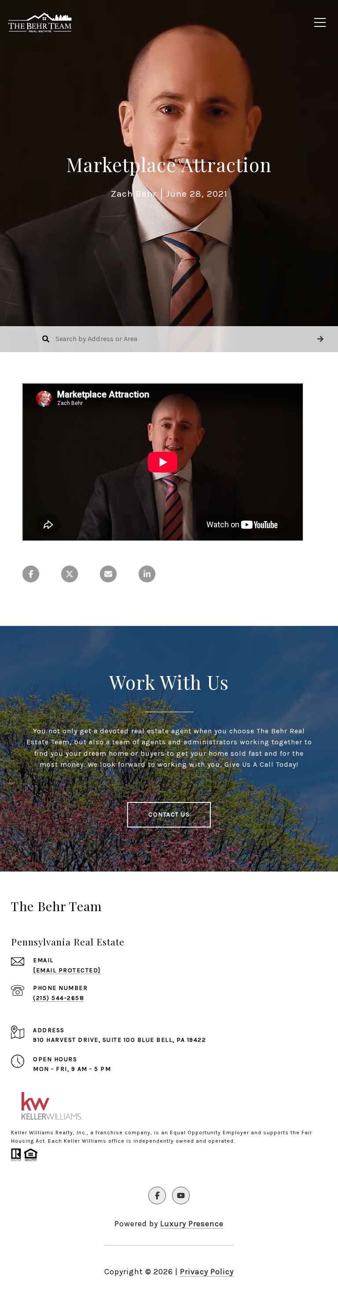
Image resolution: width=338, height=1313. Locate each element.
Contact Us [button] (169, 814)
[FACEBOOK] (157, 1195)
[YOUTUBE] (181, 1195)
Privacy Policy (207, 1271)
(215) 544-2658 (58, 998)
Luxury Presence (192, 1223)
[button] (320, 339)
